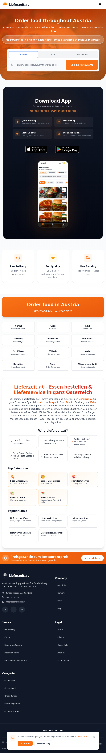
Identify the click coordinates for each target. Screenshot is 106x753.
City (53, 54)
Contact (7, 637)
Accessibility (63, 660)
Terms (60, 629)
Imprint (60, 652)
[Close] (94, 737)
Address (23, 54)
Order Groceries (11, 711)
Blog (59, 608)
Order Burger (10, 696)
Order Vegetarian (12, 703)
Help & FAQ (9, 629)
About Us (61, 585)
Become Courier (11, 652)
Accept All (25, 743)
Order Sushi (10, 688)
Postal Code (82, 54)
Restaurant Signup (13, 645)
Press (59, 600)
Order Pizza (9, 680)
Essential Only (43, 743)
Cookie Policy (63, 645)
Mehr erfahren (92, 558)
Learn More (82, 736)
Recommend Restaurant (15, 660)
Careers (61, 593)
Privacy (60, 637)
